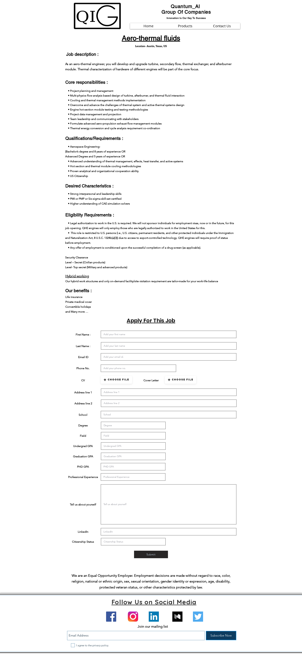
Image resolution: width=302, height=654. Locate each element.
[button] (116, 380)
